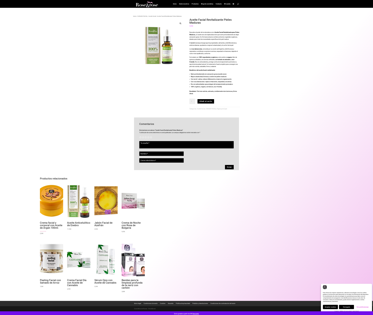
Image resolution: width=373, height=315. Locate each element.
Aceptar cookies (330, 307)
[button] (180, 23)
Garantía (170, 303)
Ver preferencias (363, 307)
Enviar (229, 167)
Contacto (219, 4)
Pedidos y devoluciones (200, 303)
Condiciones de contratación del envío (222, 303)
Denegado (346, 307)
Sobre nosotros (184, 4)
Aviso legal (137, 303)
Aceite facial (152, 16)
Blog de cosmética (207, 4)
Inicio (175, 4)
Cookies (162, 303)
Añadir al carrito (205, 101)
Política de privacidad (183, 303)
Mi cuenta (227, 4)
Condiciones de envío (151, 303)
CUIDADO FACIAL (142, 16)
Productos (195, 4)
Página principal (222, 109)
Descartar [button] (196, 314)
